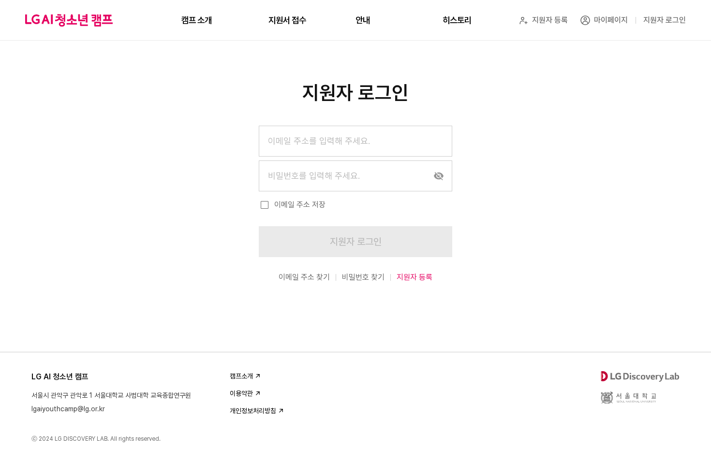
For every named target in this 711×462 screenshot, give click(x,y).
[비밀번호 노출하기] (438, 176)
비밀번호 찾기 (363, 277)
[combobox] (355, 141)
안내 (363, 20)
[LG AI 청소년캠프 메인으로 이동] (69, 20)
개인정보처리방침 (253, 411)
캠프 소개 (196, 20)
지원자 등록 (414, 277)
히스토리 (457, 20)
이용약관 (241, 393)
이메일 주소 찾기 (304, 277)
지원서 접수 (287, 20)
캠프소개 (241, 376)
